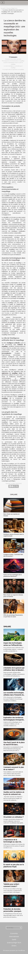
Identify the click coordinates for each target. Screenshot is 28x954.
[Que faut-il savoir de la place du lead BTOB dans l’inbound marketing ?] (14, 734)
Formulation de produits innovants (13, 59)
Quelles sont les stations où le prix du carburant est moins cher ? (13, 794)
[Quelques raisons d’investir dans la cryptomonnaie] (13, 525)
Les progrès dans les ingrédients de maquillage (13, 69)
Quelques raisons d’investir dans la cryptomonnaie (13, 535)
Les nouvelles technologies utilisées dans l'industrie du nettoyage (13, 694)
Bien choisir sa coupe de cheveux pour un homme (13, 596)
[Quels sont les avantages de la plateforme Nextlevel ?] (13, 566)
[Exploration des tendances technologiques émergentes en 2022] (14, 709)
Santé (14, 939)
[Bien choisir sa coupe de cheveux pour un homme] (13, 586)
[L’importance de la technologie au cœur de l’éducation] (14, 831)
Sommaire (13, 57)
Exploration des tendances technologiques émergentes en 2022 (13, 719)
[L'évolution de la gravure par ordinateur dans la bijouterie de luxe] (14, 659)
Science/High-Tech (12, 8)
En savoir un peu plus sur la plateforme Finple (13, 865)
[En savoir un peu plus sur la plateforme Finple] (14, 856)
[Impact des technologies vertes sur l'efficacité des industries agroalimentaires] (14, 634)
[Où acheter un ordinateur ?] (14, 808)
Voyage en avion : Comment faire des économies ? (13, 555)
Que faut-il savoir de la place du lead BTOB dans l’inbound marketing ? (14, 744)
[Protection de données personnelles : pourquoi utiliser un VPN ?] (14, 900)
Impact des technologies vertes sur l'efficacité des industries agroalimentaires (13, 645)
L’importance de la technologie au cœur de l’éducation (12, 841)
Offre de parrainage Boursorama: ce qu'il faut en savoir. (13, 616)
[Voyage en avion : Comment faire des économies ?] (13, 545)
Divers (14, 945)
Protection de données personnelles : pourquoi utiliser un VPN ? (12, 911)
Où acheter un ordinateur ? (13, 816)
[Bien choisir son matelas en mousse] (13, 505)
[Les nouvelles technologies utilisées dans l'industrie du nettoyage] (14, 684)
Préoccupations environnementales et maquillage (13, 60)
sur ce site (14, 183)
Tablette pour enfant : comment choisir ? (11, 885)
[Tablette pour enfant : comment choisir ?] (14, 876)
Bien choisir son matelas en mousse (11, 515)
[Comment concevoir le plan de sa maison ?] (14, 759)
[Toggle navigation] (2, 2)
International (14, 936)
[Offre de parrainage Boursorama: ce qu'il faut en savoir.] (13, 606)
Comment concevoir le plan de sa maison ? (13, 768)
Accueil (3, 8)
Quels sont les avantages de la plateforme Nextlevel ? (12, 575)
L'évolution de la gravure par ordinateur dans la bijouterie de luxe (13, 670)
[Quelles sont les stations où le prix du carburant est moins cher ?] (14, 784)
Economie (14, 933)
